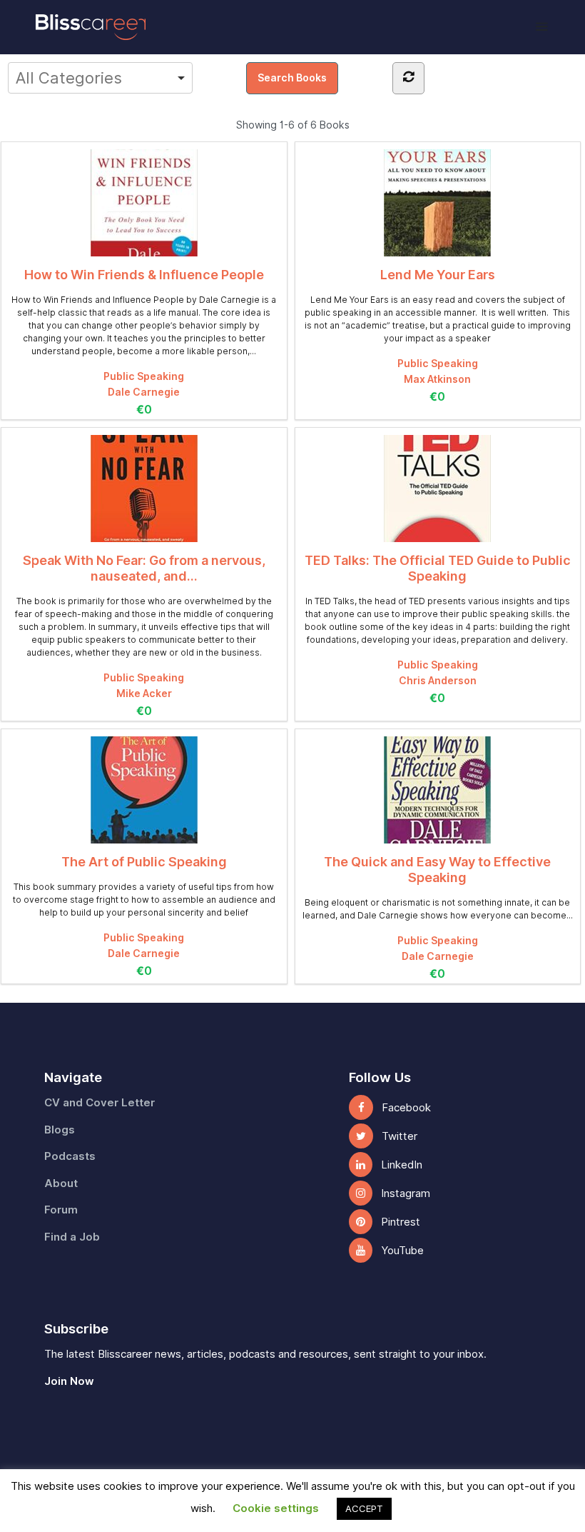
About (61, 1183)
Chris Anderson (438, 680)
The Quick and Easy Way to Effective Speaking (437, 869)
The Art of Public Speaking (144, 861)
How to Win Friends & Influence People (144, 274)
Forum (61, 1209)
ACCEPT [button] (364, 1508)
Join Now (69, 1381)
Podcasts (70, 1156)
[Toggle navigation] (542, 27)
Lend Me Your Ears (437, 274)
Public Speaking (143, 376)
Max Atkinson (437, 379)
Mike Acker (144, 693)
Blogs (59, 1129)
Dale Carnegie (144, 392)
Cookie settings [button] (276, 1508)
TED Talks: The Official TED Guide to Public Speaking (438, 568)
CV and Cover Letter (99, 1102)
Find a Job (72, 1237)
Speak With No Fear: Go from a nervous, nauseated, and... (144, 568)
